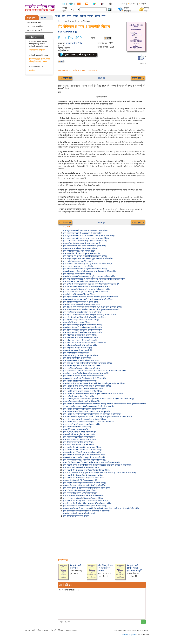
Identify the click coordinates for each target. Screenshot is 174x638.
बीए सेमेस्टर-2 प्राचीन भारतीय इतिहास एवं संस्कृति (134, 567)
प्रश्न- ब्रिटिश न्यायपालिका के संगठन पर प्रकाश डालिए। (81, 301)
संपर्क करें (83, 16)
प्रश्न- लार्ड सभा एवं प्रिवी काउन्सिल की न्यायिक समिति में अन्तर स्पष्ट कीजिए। (87, 363)
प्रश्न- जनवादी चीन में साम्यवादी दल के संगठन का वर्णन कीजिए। (83, 475)
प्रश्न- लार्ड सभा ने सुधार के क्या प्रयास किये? (77, 350)
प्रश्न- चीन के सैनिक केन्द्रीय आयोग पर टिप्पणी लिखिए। (80, 493)
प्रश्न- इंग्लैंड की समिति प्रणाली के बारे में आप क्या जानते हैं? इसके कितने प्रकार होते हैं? (91, 284)
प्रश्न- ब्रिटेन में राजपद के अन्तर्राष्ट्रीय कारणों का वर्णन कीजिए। (83, 332)
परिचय (69, 16)
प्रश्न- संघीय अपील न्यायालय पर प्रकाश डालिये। (78, 444)
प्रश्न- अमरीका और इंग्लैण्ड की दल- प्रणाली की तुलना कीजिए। (83, 452)
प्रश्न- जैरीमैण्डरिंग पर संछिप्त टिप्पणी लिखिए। (77, 426)
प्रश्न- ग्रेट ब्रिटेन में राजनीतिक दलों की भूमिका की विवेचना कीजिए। (84, 317)
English (143, 3)
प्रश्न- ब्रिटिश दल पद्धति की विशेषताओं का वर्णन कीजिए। (81, 319)
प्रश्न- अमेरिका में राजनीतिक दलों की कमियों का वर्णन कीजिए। (82, 449)
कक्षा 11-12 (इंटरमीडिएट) (35, 26)
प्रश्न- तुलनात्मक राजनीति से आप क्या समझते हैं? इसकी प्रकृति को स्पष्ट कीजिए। (89, 235)
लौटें (62, 61)
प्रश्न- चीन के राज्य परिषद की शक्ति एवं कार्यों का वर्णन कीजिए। (83, 498)
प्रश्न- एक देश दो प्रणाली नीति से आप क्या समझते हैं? (80, 480)
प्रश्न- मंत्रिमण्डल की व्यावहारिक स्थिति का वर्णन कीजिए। (81, 337)
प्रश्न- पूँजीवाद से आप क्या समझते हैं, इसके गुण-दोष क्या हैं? (82, 243)
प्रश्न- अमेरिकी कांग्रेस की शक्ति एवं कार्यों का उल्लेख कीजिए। (82, 391)
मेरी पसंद (90, 16)
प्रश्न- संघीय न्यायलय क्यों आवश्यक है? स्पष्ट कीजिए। (80, 439)
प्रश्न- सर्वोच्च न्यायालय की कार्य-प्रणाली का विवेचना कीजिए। (82, 401)
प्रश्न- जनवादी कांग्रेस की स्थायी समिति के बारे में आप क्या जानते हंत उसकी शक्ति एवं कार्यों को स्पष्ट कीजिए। (97, 465)
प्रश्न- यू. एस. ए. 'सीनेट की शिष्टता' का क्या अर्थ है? (79, 431)
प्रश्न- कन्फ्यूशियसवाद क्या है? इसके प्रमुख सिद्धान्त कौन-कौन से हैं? (84, 459)
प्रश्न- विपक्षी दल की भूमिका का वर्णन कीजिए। (77, 358)
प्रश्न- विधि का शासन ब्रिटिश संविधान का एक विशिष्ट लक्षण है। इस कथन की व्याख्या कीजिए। (92, 307)
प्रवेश (103, 16)
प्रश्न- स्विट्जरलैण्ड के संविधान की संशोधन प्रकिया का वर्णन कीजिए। (85, 505)
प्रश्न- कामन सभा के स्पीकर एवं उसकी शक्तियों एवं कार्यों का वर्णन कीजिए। (86, 291)
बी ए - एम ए (61, 21)
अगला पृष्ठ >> (138, 78)
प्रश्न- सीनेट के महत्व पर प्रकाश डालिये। (76, 429)
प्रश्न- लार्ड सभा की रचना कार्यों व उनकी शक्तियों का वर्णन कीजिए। (84, 281)
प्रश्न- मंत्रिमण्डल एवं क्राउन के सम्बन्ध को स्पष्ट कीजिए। (81, 340)
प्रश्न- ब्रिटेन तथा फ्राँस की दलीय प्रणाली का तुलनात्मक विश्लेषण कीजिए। (86, 373)
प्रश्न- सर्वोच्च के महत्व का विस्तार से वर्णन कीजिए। (79, 396)
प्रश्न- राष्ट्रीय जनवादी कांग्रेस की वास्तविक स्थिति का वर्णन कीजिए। (85, 485)
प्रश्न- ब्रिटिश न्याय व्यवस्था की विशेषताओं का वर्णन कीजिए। (82, 304)
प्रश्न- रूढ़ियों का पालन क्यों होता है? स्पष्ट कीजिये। (79, 261)
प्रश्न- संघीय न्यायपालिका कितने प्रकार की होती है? (79, 437)
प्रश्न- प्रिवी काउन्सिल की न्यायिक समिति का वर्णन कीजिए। (81, 360)
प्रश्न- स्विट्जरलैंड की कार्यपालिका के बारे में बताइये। (79, 513)
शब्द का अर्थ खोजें (127, 9)
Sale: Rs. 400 (70, 38)
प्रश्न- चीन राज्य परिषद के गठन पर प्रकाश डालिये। (79, 490)
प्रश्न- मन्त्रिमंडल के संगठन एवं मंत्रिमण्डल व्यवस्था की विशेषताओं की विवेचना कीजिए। (90, 271)
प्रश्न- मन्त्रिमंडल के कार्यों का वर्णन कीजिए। (77, 273)
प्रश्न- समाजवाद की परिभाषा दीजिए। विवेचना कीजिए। (80, 248)
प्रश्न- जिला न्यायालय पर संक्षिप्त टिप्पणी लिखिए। (78, 442)
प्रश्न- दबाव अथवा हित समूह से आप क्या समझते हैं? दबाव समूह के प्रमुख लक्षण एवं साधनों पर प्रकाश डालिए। (97, 416)
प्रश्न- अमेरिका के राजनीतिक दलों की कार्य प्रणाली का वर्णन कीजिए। (84, 454)
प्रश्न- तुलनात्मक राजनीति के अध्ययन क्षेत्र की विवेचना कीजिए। (83, 233)
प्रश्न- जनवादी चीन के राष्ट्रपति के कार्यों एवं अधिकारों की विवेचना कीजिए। (86, 470)
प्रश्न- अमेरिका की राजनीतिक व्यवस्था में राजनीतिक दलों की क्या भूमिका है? (86, 411)
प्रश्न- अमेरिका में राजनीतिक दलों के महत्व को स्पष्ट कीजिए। (82, 447)
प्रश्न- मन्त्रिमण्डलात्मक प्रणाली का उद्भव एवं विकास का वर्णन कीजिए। (85, 268)
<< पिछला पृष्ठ (65, 78)
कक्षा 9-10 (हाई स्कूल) (34, 30)
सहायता (97, 16)
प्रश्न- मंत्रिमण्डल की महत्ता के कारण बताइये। (77, 347)
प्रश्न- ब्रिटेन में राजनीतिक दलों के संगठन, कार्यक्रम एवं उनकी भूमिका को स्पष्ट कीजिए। (90, 314)
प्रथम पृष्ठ (101, 77)
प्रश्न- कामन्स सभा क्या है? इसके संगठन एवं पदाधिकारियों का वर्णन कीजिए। (86, 286)
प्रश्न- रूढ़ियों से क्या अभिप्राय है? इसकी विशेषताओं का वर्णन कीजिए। (85, 256)
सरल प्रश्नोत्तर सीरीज (74, 43)
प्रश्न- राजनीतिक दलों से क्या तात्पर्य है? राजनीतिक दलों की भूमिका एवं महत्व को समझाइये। (91, 309)
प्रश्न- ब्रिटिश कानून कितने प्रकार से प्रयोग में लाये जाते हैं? (82, 365)
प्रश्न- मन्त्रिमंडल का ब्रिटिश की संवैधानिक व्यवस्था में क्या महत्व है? (84, 342)
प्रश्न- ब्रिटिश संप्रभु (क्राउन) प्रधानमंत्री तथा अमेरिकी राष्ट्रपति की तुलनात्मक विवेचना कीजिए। (94, 383)
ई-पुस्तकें (43, 17)
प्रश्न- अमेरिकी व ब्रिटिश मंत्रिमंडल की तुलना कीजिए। (80, 380)
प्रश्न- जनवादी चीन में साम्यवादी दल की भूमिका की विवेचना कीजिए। (84, 477)
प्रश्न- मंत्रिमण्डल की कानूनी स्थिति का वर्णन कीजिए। (80, 335)
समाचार (75, 16)
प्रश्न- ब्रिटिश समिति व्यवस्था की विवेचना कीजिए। (79, 294)
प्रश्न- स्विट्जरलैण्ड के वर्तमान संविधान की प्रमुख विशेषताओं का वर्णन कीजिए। (87, 503)
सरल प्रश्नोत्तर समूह (67, 31)
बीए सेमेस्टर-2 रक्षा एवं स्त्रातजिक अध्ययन (105, 567)
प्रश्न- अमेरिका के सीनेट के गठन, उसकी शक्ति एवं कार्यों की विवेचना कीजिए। (87, 386)
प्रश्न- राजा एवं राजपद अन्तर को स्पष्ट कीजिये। (78, 266)
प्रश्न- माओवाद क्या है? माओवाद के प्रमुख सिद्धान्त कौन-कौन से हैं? (84, 457)
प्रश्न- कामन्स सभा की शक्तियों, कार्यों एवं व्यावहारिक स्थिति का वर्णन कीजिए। (87, 289)
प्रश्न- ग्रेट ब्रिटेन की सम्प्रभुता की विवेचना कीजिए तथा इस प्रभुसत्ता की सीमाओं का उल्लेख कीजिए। (94, 279)
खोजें (63, 16)
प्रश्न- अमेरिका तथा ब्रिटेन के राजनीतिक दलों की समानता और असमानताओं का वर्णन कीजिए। (92, 414)
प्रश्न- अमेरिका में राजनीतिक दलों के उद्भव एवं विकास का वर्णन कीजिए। (85, 408)
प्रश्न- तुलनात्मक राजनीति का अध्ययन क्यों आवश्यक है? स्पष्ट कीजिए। (85, 230)
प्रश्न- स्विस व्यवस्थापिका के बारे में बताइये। (77, 516)
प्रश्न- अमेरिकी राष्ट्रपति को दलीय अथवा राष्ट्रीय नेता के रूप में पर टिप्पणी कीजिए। (89, 421)
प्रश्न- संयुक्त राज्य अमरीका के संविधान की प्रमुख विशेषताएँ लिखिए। (84, 419)
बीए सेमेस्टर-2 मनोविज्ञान (75, 566)
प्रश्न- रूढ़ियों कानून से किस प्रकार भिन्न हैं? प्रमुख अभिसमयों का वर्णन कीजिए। (88, 258)
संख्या (93, 37)
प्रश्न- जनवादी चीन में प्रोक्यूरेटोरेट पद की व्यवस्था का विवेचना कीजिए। (85, 500)
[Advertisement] (102, 536)
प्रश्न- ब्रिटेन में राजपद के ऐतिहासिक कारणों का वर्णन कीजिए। (82, 324)
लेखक (123, 3)
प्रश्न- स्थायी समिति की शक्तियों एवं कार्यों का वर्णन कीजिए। (81, 467)
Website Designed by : (130, 635)
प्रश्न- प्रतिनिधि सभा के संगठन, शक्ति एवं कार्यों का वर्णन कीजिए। (83, 388)
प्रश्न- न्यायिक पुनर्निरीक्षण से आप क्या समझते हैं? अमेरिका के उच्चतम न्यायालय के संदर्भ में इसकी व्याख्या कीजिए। (98, 398)
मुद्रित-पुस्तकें (31, 17)
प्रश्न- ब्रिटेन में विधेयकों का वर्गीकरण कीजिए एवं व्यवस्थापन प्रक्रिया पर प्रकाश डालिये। (91, 296)
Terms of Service (71, 630)
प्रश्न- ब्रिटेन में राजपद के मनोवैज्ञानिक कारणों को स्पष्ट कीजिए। (83, 329)
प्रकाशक (132, 3)
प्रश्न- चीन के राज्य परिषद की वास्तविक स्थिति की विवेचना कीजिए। (84, 495)
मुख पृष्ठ (57, 16)
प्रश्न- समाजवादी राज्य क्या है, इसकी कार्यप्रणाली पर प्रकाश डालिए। (85, 245)
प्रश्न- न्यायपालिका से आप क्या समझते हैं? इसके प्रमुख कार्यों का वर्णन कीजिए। (88, 299)
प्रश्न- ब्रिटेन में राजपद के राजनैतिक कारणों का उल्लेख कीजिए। (83, 327)
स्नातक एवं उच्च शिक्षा (34, 22)
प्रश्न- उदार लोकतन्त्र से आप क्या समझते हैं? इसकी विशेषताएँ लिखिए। (85, 240)
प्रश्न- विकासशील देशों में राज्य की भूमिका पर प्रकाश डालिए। (82, 253)
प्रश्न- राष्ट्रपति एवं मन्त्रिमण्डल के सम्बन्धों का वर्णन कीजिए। (82, 424)
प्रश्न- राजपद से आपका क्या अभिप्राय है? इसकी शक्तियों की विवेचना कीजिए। (87, 263)
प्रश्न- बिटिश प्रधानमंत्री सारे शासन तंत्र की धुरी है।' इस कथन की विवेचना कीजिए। (90, 276)
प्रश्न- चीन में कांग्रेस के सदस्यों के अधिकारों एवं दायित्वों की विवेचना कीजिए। (87, 487)
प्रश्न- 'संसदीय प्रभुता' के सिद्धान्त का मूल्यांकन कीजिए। (80, 355)
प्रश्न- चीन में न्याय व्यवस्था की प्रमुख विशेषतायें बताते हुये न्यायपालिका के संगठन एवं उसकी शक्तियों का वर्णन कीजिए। (100, 472)
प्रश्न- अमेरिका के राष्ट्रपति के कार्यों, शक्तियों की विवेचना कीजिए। (84, 375)
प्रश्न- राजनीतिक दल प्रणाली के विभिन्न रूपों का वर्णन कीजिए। (83, 312)
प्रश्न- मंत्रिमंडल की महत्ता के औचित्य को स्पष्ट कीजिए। (80, 345)
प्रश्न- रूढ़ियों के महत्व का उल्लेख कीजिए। (76, 322)
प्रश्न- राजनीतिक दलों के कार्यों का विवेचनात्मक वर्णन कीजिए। (82, 368)
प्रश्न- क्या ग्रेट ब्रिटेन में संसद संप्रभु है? (76, 352)
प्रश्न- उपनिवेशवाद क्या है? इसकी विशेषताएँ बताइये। (79, 250)
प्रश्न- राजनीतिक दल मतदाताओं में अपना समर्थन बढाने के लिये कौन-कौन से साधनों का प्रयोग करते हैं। (95, 370)
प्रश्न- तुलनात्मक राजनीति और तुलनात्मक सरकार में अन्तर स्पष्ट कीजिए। (86, 238)
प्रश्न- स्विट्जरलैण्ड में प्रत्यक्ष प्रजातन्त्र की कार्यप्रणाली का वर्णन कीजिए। (87, 510)
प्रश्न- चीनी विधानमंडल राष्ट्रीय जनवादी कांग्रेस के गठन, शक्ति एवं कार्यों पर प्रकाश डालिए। (92, 462)
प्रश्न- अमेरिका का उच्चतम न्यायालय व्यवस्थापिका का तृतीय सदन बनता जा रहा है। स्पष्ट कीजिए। (93, 393)
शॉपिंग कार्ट (146, 9)
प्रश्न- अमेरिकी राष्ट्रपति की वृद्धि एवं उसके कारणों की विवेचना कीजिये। (85, 378)
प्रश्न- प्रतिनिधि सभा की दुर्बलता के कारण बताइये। (79, 434)
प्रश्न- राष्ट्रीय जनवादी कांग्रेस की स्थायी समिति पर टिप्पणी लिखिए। (84, 482)
